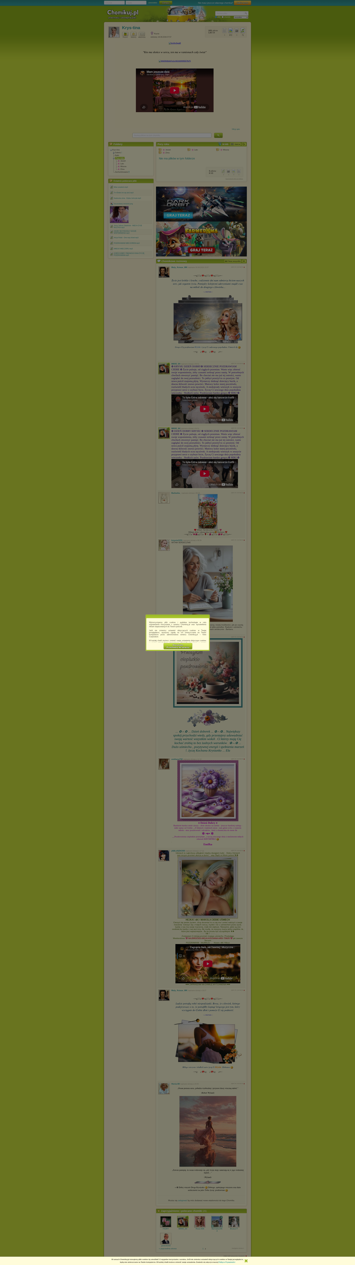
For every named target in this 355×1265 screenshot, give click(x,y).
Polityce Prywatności (227, 1262)
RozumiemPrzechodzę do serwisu (178, 646)
